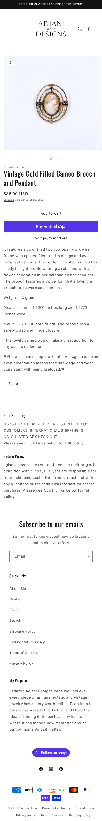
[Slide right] (61, 158)
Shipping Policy (22, 631)
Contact (16, 599)
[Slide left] (40, 158)
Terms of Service (23, 653)
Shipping (9, 199)
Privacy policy (26, 815)
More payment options (51, 238)
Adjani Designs (30, 808)
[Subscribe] (87, 556)
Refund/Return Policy (27, 642)
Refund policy (84, 808)
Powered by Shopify (56, 808)
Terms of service (52, 815)
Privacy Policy (21, 663)
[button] (9, 29)
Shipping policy (79, 815)
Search (15, 620)
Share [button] (13, 384)
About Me (17, 588)
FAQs (13, 610)
